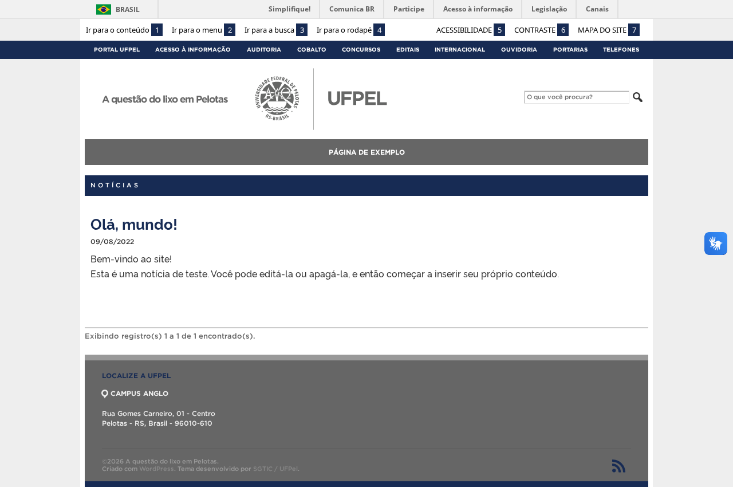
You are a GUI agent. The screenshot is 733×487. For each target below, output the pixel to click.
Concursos (361, 49)
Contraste (539, 30)
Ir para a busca (274, 30)
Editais (407, 49)
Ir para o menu (202, 30)
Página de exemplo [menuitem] (367, 152)
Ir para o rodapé (349, 30)
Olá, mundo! (134, 223)
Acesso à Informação (193, 49)
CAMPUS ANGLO (139, 393)
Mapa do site (607, 30)
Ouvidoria (519, 49)
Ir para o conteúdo (122, 30)
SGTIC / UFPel (275, 468)
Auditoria (264, 49)
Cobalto (311, 49)
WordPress (156, 468)
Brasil (128, 9)
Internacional (460, 49)
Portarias (570, 49)
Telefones (621, 49)
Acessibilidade (469, 30)
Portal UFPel (117, 49)
